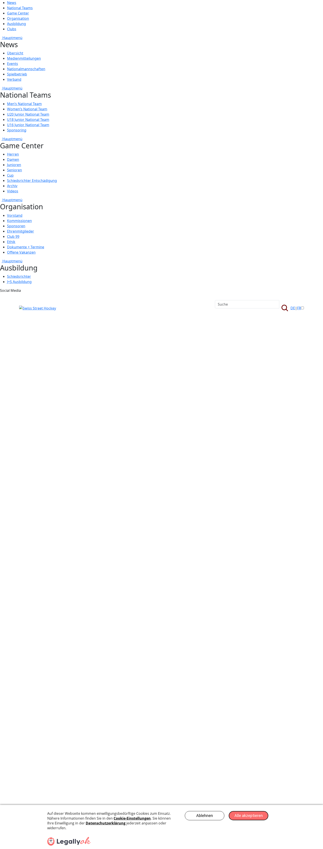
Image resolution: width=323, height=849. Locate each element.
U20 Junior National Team (28, 114)
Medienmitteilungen (24, 58)
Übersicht (15, 53)
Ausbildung (16, 23)
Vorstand (14, 215)
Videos (12, 191)
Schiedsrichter (19, 276)
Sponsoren (16, 226)
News (11, 2)
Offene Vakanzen (21, 252)
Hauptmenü (12, 37)
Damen (13, 159)
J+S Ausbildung (19, 281)
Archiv (12, 185)
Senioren (14, 170)
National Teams (20, 7)
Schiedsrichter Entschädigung (32, 180)
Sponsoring (16, 130)
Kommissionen (19, 220)
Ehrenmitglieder (20, 231)
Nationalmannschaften (26, 68)
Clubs (11, 29)
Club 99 (13, 236)
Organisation (18, 18)
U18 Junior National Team (28, 119)
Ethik (11, 241)
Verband (14, 79)
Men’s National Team (24, 103)
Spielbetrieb (17, 74)
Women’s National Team (27, 109)
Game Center (18, 13)
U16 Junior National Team (28, 124)
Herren (13, 154)
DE (292, 308)
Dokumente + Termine (25, 247)
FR (299, 308)
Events (12, 63)
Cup (10, 175)
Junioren (14, 164)
